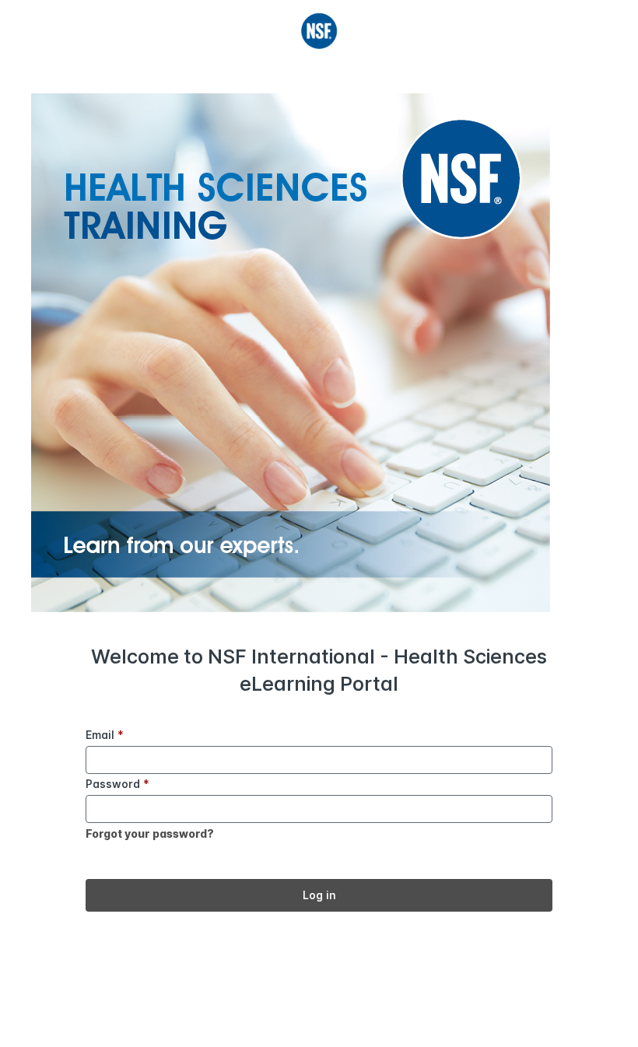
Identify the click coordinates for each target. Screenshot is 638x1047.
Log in (319, 895)
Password (117, 783)
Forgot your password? (150, 833)
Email (105, 734)
